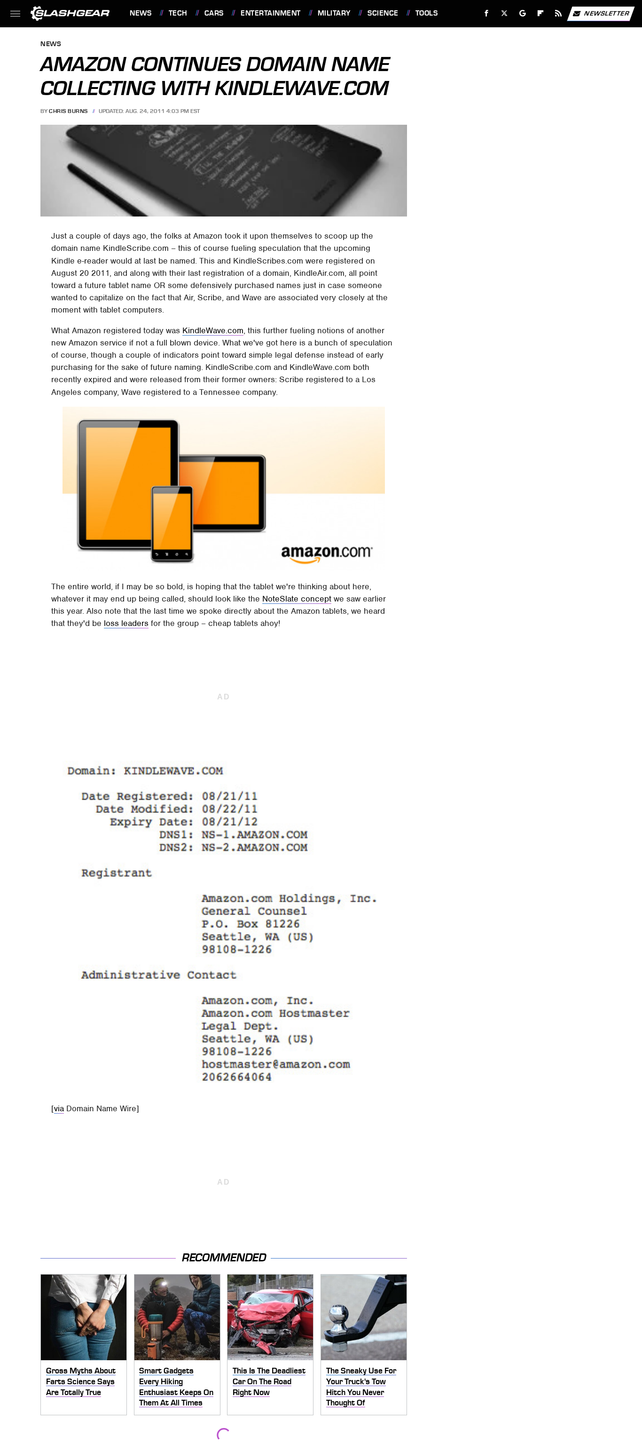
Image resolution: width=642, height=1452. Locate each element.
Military (334, 13)
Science (383, 13)
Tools (426, 13)
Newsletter (606, 12)
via (59, 1108)
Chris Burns (68, 111)
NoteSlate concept (296, 599)
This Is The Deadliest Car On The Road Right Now (269, 1381)
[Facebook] (486, 13)
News (140, 13)
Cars (214, 13)
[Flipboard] (541, 13)
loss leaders (126, 623)
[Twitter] (504, 13)
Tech (178, 13)
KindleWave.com (212, 330)
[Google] (523, 13)
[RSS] (558, 13)
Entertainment (270, 13)
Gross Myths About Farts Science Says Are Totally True (81, 1381)
